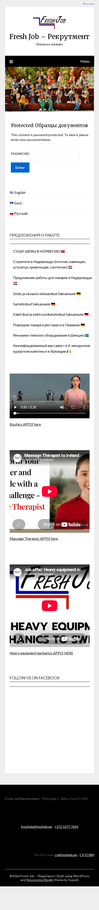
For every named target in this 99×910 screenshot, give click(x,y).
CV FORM (87, 855)
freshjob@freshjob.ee (36, 827)
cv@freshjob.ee (66, 855)
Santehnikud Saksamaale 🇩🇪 (34, 304)
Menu (85, 61)
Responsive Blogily (39, 880)
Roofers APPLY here (25, 424)
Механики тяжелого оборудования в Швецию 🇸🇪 (51, 335)
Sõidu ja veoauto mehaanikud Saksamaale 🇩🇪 (47, 294)
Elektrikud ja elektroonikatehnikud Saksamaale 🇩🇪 (51, 314)
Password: (21, 154)
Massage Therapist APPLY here (34, 538)
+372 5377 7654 (66, 827)
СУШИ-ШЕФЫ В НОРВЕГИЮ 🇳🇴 (39, 251)
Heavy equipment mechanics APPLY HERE (41, 653)
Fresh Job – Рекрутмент (49, 36)
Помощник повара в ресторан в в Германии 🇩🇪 (49, 325)
